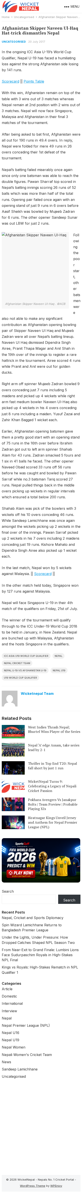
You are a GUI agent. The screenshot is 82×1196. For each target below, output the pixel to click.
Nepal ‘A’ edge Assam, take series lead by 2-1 (53, 747)
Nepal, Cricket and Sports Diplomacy (32, 918)
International (12, 1003)
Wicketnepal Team (37, 693)
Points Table (34, 81)
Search (8, 891)
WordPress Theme (32, 1185)
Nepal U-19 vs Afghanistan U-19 (25, 670)
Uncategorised (24, 17)
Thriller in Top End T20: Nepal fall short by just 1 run (52, 765)
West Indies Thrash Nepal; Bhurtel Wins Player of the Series (54, 729)
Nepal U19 (59, 670)
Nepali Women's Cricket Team (27, 1054)
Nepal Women (13, 1047)
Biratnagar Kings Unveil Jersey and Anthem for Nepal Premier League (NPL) (52, 822)
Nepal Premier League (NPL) (26, 1025)
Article (7, 989)
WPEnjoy (56, 1185)
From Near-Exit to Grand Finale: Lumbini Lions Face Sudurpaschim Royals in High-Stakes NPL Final (40, 955)
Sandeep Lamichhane (20, 1069)
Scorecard (10, 81)
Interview (9, 1011)
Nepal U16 (10, 1032)
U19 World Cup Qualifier (20, 677)
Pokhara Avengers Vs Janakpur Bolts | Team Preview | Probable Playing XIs (52, 804)
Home (6, 17)
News (6, 1062)
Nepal (58, 655)
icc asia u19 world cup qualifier (26, 655)
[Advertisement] (41, 1126)
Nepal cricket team (17, 663)
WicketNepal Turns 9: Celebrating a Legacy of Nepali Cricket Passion (52, 786)
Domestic (9, 996)
